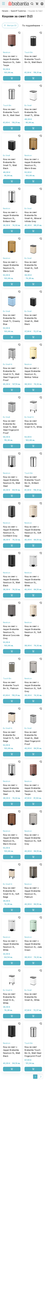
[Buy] (11, 78)
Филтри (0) (12, 25)
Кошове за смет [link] (35, 11)
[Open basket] (37, 3)
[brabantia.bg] (19, 4)
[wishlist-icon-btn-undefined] (19, 33)
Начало (5, 11)
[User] (42, 3)
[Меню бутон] (4, 4)
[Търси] (32, 3)
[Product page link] (12, 40)
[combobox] (32, 25)
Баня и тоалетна (18, 11)
